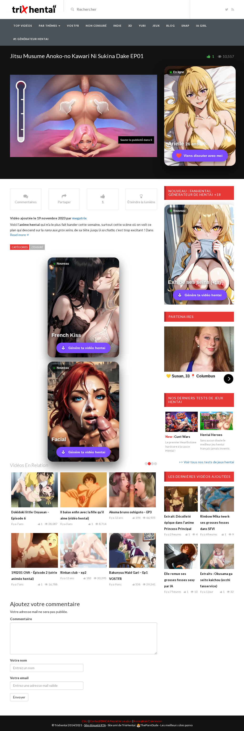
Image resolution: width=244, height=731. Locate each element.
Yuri (142, 25)
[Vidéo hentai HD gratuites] (34, 9)
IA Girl (201, 25)
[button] (136, 140)
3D (130, 25)
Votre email (19, 678)
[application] (83, 116)
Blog (170, 25)
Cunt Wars (177, 437)
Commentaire (21, 619)
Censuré (37, 247)
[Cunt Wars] (181, 422)
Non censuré (96, 25)
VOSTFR (73, 25)
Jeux (156, 25)
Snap (185, 25)
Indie (117, 25)
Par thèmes (48, 25)
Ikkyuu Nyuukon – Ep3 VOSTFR (83, 512)
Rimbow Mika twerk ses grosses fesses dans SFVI (214, 522)
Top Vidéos (22, 25)
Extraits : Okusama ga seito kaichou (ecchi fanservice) (216, 580)
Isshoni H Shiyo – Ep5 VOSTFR (82, 572)
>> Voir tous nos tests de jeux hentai (206, 462)
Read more (18, 235)
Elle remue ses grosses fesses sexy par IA (179, 580)
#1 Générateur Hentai (31, 38)
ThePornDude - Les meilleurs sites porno (166, 725)
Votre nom (18, 660)
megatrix (79, 218)
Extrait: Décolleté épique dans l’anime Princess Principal (179, 522)
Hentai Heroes (211, 435)
